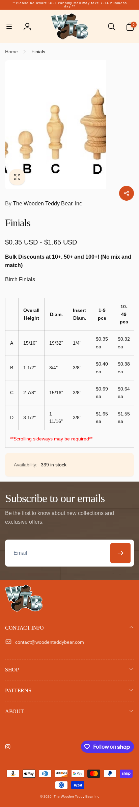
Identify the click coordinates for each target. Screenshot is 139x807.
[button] (9, 26)
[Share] (126, 193)
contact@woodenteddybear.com (49, 642)
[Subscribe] (120, 553)
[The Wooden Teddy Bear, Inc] (24, 610)
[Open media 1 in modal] (69, 124)
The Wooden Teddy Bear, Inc (43, 203)
